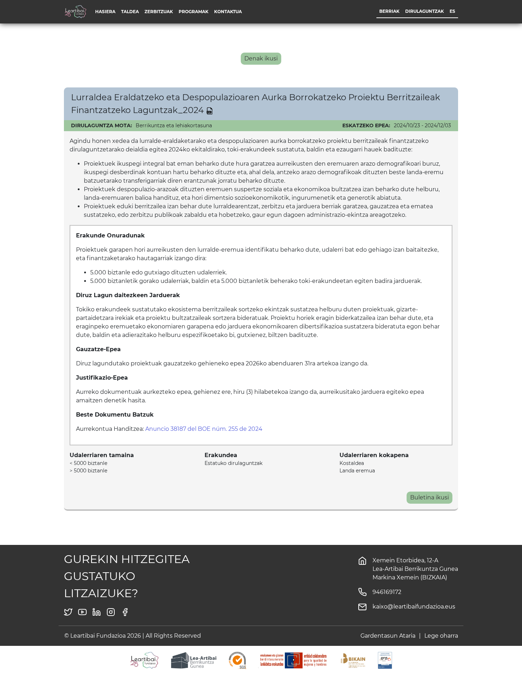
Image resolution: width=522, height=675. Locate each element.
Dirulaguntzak (424, 11)
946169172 (387, 592)
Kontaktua (228, 11)
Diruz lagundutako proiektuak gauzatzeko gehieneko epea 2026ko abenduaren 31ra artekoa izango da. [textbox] (222, 363)
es (452, 11)
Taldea (130, 11)
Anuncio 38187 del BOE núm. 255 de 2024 (203, 428)
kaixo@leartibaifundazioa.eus (414, 606)
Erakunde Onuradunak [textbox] (110, 235)
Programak (193, 11)
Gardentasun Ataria (387, 635)
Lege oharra (441, 635)
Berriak (389, 11)
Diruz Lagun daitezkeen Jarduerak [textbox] (128, 295)
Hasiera (105, 11)
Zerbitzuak (159, 11)
